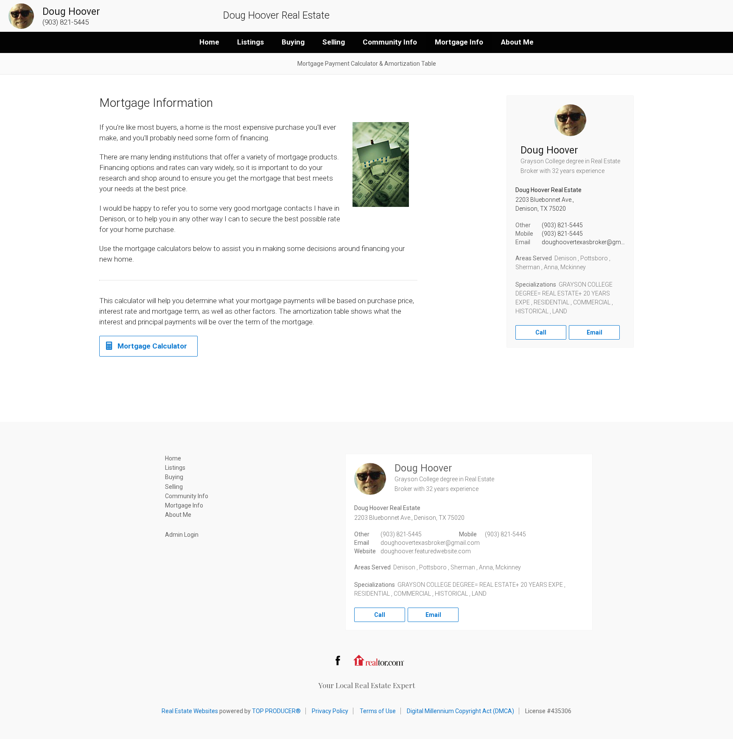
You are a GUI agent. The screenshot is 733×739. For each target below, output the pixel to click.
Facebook (337, 660)
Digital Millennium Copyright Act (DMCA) (460, 711)
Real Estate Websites (190, 711)
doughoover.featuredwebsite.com (425, 551)
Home (209, 42)
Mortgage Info (459, 42)
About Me (517, 42)
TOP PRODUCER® (276, 711)
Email (594, 332)
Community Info (390, 42)
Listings (250, 42)
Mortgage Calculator (152, 346)
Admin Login (182, 534)
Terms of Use (378, 711)
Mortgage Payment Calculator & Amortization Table (366, 63)
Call (540, 332)
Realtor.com (378, 660)
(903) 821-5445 (562, 225)
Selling (333, 42)
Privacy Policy (330, 711)
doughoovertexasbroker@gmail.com (591, 242)
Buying (293, 42)
